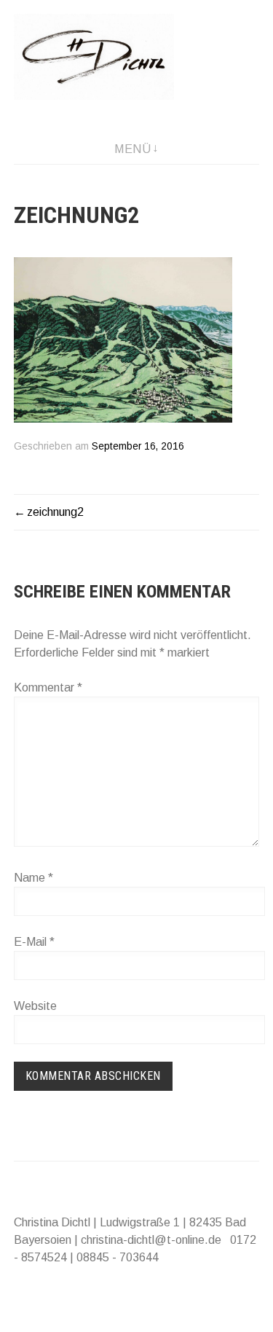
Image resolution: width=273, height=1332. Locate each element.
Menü (132, 149)
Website (35, 1006)
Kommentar (48, 687)
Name (33, 877)
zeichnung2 (55, 512)
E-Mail (34, 942)
